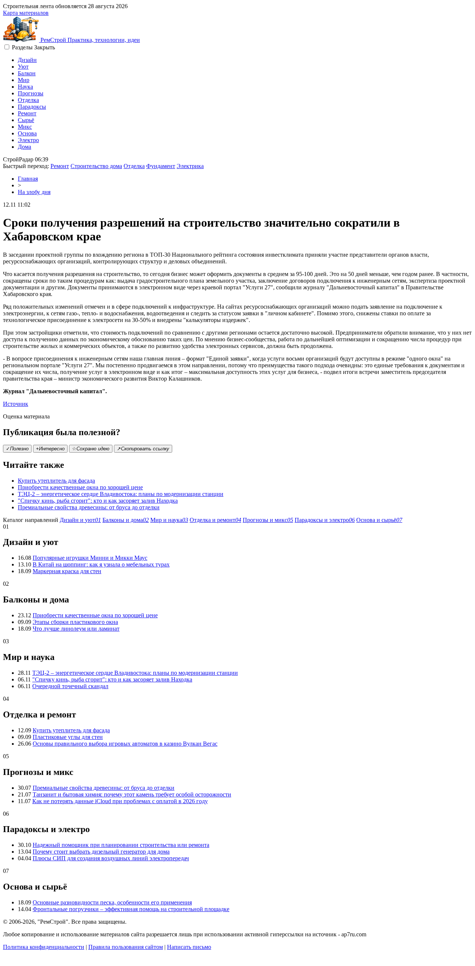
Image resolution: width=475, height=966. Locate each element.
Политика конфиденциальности (43, 947)
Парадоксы (32, 107)
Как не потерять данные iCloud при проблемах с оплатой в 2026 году (120, 801)
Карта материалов (26, 13)
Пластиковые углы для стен (68, 737)
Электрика (190, 166)
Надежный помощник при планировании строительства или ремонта (121, 845)
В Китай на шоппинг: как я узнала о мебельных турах (101, 564)
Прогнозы (30, 93)
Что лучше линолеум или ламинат (76, 628)
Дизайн (27, 60)
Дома (24, 147)
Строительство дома (96, 166)
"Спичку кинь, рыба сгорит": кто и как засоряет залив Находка (98, 500)
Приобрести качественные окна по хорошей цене (80, 487)
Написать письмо (189, 947)
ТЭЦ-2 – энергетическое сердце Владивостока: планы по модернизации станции (120, 494)
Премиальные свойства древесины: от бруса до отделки (89, 507)
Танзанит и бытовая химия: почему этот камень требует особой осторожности (132, 794)
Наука (25, 86)
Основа (27, 133)
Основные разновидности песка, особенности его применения (112, 902)
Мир (23, 80)
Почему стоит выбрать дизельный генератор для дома (101, 851)
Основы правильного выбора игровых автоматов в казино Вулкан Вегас (125, 743)
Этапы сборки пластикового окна (75, 622)
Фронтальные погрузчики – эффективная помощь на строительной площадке (131, 909)
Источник (15, 404)
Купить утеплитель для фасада (56, 480)
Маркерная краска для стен (67, 571)
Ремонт (27, 113)
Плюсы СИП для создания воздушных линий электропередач (111, 858)
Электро (28, 140)
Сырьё (26, 120)
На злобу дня (34, 192)
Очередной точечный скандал (70, 686)
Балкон (27, 73)
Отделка (28, 100)
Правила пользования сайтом (125, 947)
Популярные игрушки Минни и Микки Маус (90, 558)
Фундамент (160, 166)
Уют (23, 66)
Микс (25, 127)
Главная (28, 178)
